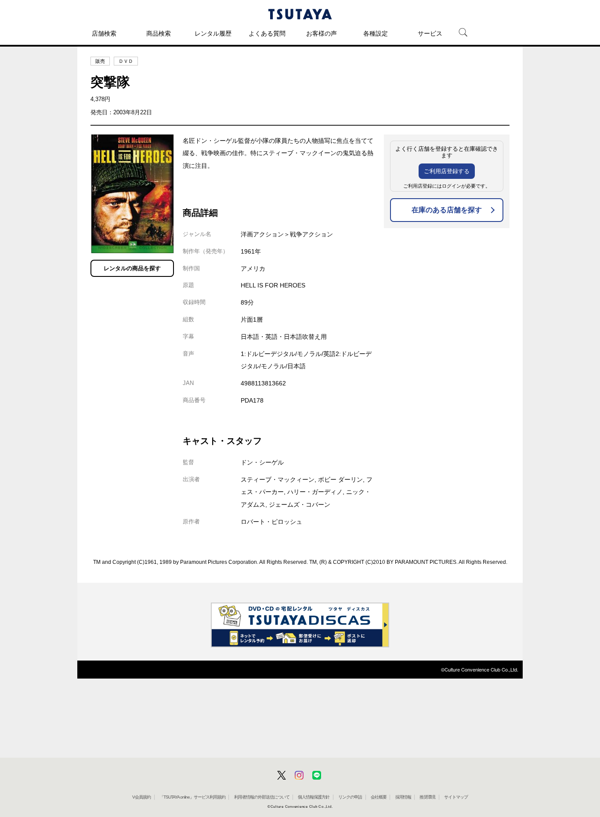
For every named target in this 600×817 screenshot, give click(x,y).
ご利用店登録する (447, 171)
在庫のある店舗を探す (447, 210)
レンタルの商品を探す (132, 268)
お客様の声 (321, 33)
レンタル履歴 (213, 33)
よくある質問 (267, 33)
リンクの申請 (350, 797)
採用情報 (403, 797)
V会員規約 (141, 797)
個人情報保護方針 (313, 797)
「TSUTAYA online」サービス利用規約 (192, 797)
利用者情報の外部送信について (261, 797)
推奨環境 (427, 797)
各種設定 (375, 33)
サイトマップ (456, 797)
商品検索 (158, 33)
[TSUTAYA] (300, 14)
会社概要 (379, 797)
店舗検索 (104, 33)
